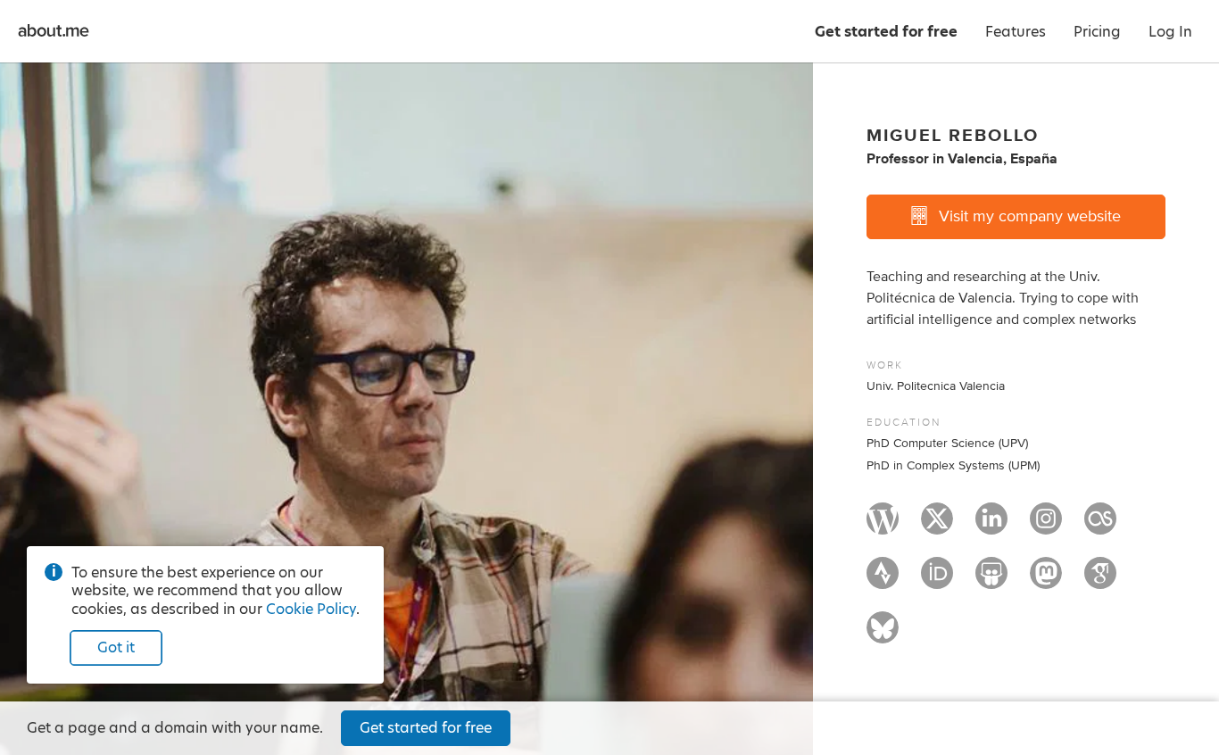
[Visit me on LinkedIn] (991, 526)
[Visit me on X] (937, 526)
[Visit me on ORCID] (937, 581)
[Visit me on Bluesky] (883, 635)
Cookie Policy (311, 609)
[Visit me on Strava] (883, 581)
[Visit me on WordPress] (883, 526)
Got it (116, 647)
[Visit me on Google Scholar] (1100, 581)
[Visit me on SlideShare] (991, 581)
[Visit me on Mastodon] (1046, 581)
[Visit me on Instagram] (1046, 526)
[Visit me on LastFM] (1100, 526)
